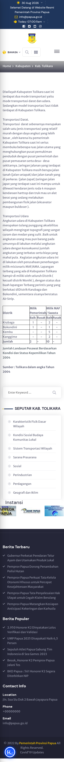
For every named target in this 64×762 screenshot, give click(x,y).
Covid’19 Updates (32, 752)
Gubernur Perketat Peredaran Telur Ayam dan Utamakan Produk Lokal (30, 558)
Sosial (17, 466)
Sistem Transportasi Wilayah (32, 448)
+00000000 (11, 711)
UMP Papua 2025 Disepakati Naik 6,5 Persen (32, 641)
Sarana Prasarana (24, 457)
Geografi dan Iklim (25, 492)
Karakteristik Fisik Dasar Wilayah (29, 424)
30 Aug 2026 (30, 3)
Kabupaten (23, 66)
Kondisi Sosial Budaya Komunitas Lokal (28, 437)
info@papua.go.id (30, 17)
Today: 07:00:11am (30, 21)
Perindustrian (22, 475)
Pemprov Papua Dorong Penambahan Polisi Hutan (32, 569)
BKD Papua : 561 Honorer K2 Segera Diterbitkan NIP (31, 673)
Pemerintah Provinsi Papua (37, 743)
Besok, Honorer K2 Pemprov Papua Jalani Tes (31, 663)
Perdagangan (22, 484)
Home (7, 66)
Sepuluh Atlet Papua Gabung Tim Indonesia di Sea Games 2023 (29, 652)
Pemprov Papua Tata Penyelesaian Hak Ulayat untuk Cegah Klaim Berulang (33, 595)
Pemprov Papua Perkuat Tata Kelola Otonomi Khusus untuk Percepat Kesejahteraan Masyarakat (31, 582)
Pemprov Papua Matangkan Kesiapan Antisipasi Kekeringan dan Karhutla (32, 606)
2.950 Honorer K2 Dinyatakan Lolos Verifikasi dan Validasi (31, 630)
